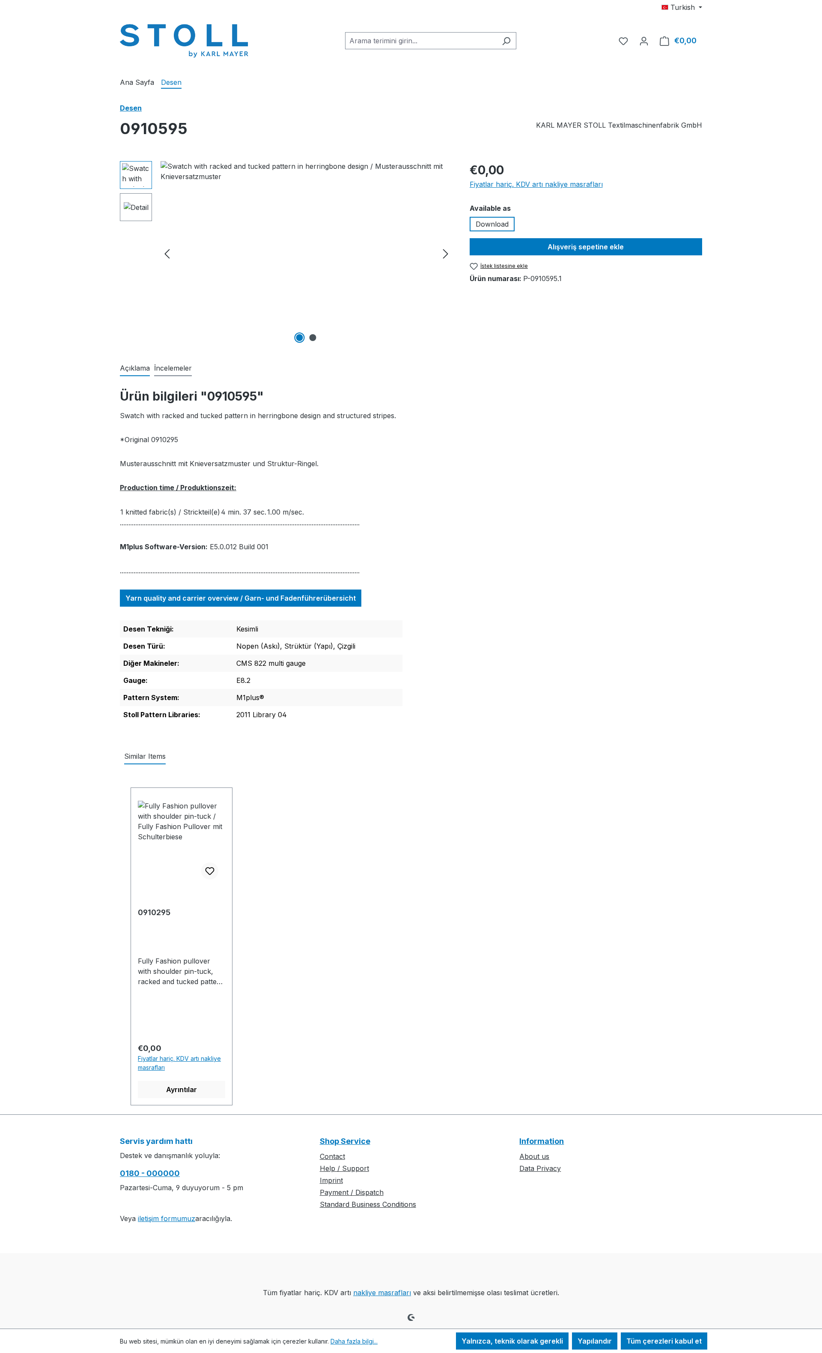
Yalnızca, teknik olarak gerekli (512, 1341)
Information (541, 1141)
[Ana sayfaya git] (184, 39)
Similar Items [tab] (145, 756)
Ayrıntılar (181, 1089)
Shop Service (345, 1141)
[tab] (135, 368)
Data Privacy (540, 1168)
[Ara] (506, 40)
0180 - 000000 (150, 1173)
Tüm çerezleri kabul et (664, 1341)
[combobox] (421, 40)
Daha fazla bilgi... (354, 1341)
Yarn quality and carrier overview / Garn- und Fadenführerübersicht (240, 598)
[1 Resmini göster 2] (299, 337)
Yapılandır (595, 1341)
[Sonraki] (445, 253)
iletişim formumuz (166, 1218)
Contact (332, 1156)
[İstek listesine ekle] (209, 871)
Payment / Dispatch (352, 1192)
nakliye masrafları (382, 1292)
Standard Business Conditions (368, 1204)
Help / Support (344, 1168)
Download (492, 224)
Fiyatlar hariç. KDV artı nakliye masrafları (536, 184)
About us (534, 1156)
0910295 (154, 912)
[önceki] (167, 253)
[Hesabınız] (644, 40)
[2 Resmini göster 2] (313, 337)
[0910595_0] (306, 253)
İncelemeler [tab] (173, 368)
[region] (286, 253)
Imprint (331, 1180)
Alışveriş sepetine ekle (586, 246)
